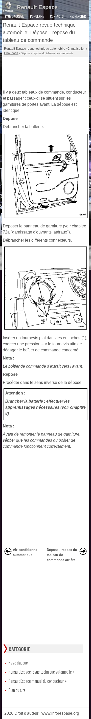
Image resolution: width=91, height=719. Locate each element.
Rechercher (78, 16)
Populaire (37, 16)
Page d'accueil (14, 16)
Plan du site (17, 690)
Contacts (57, 16)
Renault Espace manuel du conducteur (37, 681)
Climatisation (76, 48)
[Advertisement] (45, 72)
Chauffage (11, 53)
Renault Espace (37, 7)
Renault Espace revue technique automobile (34, 48)
